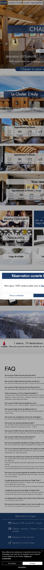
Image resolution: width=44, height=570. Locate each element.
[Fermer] (41, 551)
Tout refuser (12, 563)
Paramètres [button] (22, 567)
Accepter (32, 563)
